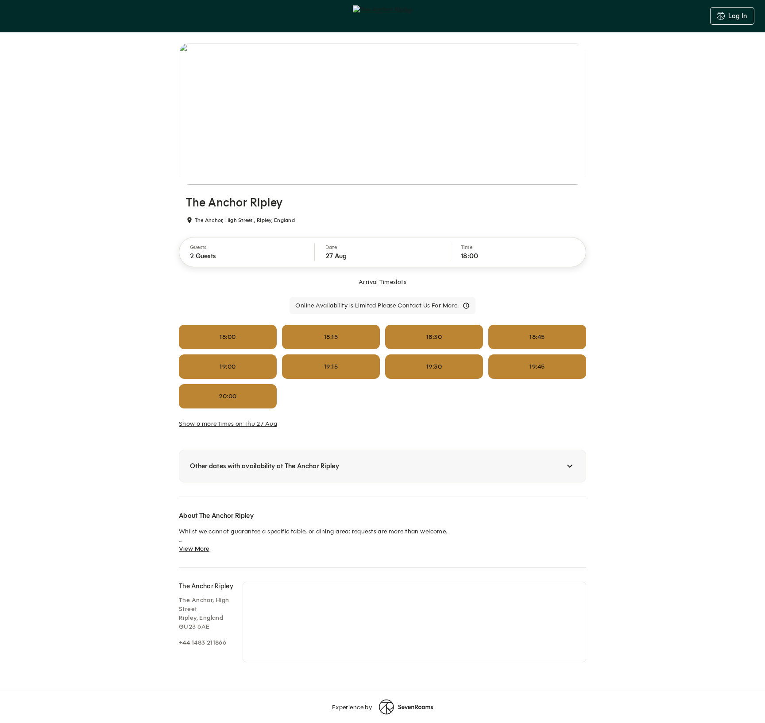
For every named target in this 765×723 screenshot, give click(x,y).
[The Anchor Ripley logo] (382, 16)
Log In (737, 16)
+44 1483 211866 (202, 642)
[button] (247, 252)
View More (194, 548)
